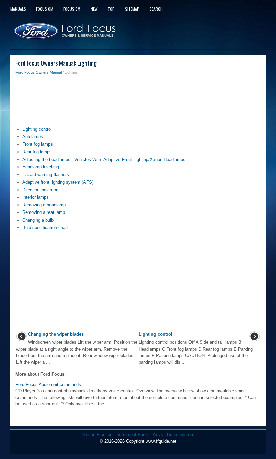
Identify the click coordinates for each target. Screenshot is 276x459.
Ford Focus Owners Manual (38, 72)
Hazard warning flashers (45, 174)
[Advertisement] (138, 102)
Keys (158, 434)
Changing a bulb (38, 220)
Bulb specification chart (45, 227)
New (94, 9)
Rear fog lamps (37, 151)
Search (156, 9)
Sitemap (132, 9)
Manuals (18, 9)
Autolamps (32, 136)
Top (111, 9)
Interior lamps (35, 197)
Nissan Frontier (96, 434)
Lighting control (37, 129)
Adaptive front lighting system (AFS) (57, 182)
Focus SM (71, 9)
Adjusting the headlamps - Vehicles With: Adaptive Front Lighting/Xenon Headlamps (103, 159)
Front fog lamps (37, 144)
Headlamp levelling (40, 166)
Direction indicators (41, 189)
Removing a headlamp (44, 204)
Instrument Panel (132, 434)
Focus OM (44, 9)
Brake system (180, 434)
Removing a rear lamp (43, 212)
